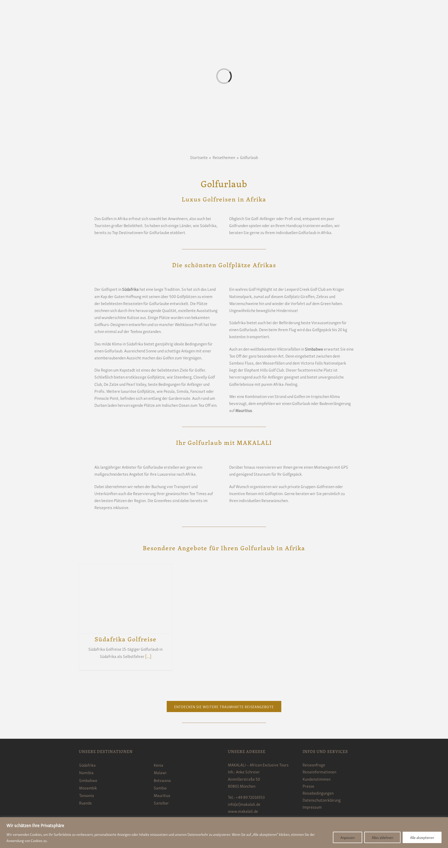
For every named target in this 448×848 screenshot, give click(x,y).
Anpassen (347, 837)
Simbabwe (88, 780)
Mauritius (162, 795)
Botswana (162, 780)
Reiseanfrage (314, 764)
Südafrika (87, 765)
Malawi (160, 772)
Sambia (160, 787)
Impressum (312, 806)
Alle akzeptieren (422, 837)
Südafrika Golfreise (126, 639)
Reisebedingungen (318, 792)
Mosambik (88, 787)
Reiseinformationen (319, 771)
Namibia (86, 772)
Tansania (86, 795)
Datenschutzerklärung (322, 799)
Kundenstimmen (317, 778)
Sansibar (161, 802)
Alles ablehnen (382, 837)
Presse (308, 785)
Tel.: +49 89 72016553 (246, 797)
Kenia (158, 765)
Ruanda (85, 802)
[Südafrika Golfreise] (125, 599)
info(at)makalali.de (244, 804)
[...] (148, 656)
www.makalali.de (243, 811)
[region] (224, 832)
